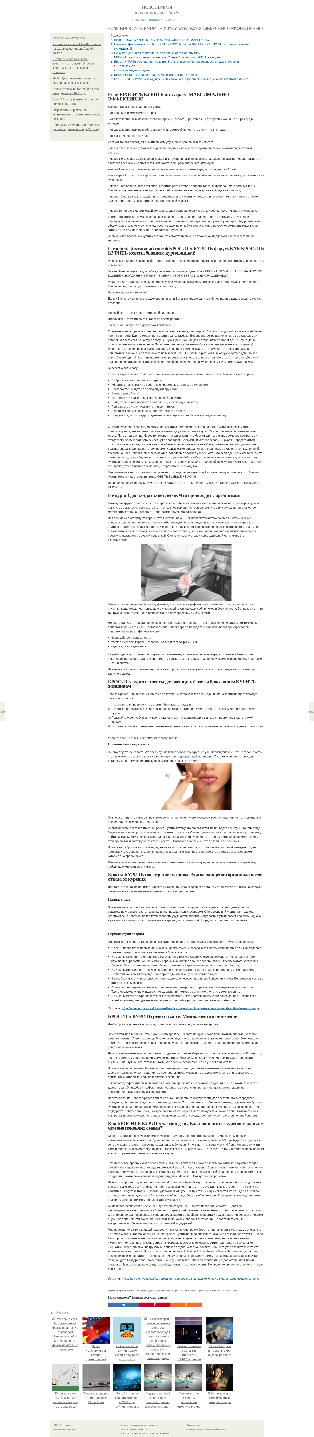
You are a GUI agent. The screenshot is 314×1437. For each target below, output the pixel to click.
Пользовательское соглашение (143, 1425)
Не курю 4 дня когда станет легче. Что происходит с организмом (157, 53)
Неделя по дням (203, 1290)
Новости (155, 19)
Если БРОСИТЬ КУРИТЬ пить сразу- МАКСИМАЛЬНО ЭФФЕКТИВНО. (162, 40)
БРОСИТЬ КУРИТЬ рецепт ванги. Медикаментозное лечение (155, 74)
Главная (139, 19)
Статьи (171, 19)
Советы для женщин (168, 1290)
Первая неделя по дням (134, 70)
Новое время (157, 7)
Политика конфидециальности (133, 1429)
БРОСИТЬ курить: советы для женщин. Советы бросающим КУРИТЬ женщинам (168, 57)
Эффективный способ (128, 1290)
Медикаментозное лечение (224, 1290)
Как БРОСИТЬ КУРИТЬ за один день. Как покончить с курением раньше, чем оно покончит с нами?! (181, 79)
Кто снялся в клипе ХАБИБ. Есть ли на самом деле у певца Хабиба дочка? (77, 49)
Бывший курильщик (149, 1290)
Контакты (124, 1425)
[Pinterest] (154, 1305)
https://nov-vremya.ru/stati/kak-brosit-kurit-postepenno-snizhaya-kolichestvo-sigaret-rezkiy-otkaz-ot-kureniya (190, 1008)
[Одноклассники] (186, 1305)
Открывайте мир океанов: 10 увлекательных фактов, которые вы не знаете (77, 114)
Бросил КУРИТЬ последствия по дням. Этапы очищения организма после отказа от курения (176, 61)
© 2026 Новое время (62, 1425)
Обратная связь (193, 1425)
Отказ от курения (187, 1290)
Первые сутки (127, 66)
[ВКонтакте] (123, 1305)
